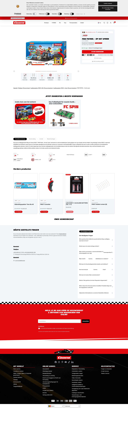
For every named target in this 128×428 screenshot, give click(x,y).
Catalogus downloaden (78, 392)
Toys (65, 22)
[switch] (48, 14)
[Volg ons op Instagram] (59, 362)
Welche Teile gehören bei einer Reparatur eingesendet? (93, 280)
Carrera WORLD (17, 377)
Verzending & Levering (49, 375)
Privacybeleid (46, 386)
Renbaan (46, 22)
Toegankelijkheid (17, 386)
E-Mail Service (105, 371)
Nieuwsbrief (46, 369)
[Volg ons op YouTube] (66, 362)
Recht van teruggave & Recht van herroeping (52, 378)
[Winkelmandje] (114, 23)
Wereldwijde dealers (77, 380)
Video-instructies (76, 378)
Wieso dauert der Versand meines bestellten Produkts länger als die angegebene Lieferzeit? (95, 286)
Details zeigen (79, 13)
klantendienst (62, 234)
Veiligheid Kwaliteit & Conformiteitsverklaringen (78, 385)
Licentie (41, 139)
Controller (45, 204)
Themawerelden (73, 22)
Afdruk (15, 384)
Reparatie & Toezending (78, 369)
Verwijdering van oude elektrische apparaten (81, 389)
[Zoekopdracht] (104, 23)
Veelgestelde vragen (77, 373)
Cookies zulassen (108, 3)
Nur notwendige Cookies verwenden (108, 8)
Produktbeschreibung (20, 139)
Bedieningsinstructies (77, 375)
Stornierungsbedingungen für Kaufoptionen (50, 382)
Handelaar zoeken (77, 382)
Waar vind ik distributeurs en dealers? (93, 258)
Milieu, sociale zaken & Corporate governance (22, 374)
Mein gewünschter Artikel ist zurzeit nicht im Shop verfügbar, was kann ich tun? (94, 239)
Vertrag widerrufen (47, 395)
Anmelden (86, 321)
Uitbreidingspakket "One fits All (24, 204)
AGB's (44, 388)
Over (16, 369)
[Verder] (78, 71)
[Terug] (14, 71)
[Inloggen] (110, 23)
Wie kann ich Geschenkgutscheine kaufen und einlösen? (93, 264)
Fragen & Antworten (106, 369)
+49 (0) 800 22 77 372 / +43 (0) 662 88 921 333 (24, 252)
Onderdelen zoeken (77, 371)
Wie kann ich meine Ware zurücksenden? (89, 275)
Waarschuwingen (51, 139)
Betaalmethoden (47, 373)
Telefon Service (105, 373)
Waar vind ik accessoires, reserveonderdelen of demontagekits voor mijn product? (95, 252)
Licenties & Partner (18, 371)
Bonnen (45, 392)
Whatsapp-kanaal (47, 371)
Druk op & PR (17, 382)
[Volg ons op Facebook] (56, 362)
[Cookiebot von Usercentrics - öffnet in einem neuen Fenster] (18, 14)
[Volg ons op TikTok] (69, 362)
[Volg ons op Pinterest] (62, 362)
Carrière (15, 379)
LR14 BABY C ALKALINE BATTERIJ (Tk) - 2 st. (77, 203)
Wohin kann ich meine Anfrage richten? (89, 246)
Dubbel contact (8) (99, 204)
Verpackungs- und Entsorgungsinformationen (79, 395)
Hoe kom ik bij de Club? (92, 269)
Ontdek (82, 22)
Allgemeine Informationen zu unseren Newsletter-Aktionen (94, 292)
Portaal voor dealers (48, 390)
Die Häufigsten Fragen (86, 231)
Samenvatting (32, 139)
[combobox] (56, 406)
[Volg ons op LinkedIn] (72, 362)
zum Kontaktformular (20, 260)
